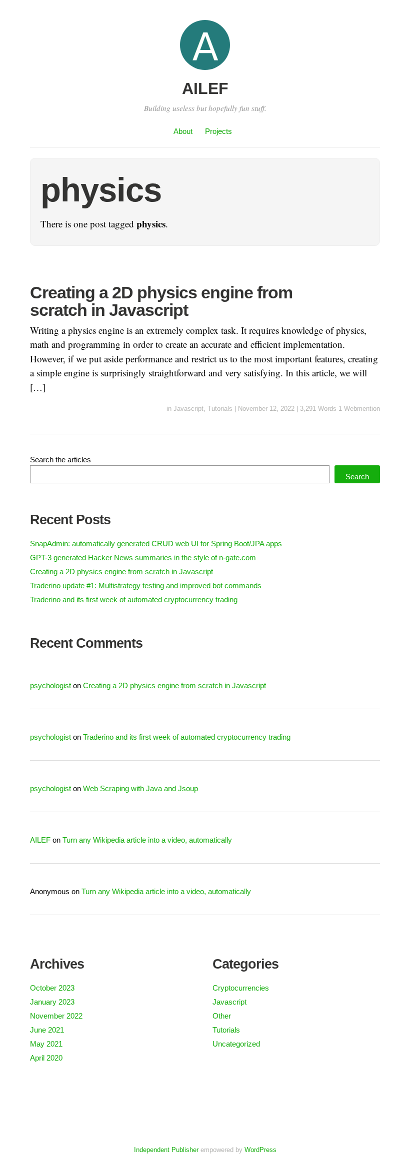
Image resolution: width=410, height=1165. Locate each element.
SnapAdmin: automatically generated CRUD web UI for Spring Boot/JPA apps (156, 543)
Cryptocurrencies (240, 988)
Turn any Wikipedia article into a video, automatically (147, 840)
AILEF (205, 88)
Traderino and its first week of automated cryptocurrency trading (134, 599)
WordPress (260, 1150)
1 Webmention (359, 408)
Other (221, 1016)
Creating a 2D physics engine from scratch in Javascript (161, 301)
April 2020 (46, 1058)
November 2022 (56, 1016)
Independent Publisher (166, 1150)
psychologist (50, 685)
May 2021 (46, 1044)
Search (357, 476)
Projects (218, 131)
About (183, 131)
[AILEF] (205, 71)
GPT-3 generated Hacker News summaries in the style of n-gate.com (143, 557)
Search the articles (60, 459)
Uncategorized (236, 1044)
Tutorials (220, 408)
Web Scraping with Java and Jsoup (140, 788)
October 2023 (52, 988)
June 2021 (47, 1030)
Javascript (189, 408)
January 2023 (52, 1002)
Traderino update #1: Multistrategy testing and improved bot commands (146, 585)
